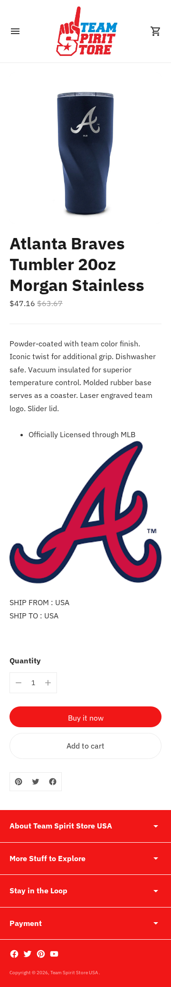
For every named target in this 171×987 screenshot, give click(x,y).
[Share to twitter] (35, 781)
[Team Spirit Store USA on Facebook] (14, 954)
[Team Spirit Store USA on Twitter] (27, 954)
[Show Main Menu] (15, 31)
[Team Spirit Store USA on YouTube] (54, 954)
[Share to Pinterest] (18, 781)
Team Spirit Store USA (74, 972)
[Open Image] (86, 148)
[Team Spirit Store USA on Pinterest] (41, 954)
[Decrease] (18, 683)
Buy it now (86, 718)
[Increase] (48, 683)
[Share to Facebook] (52, 781)
